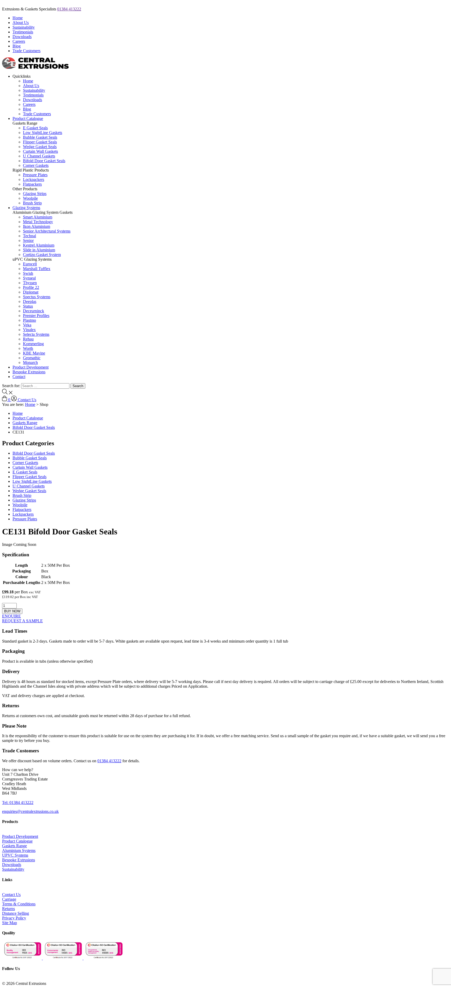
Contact (19, 376)
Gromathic (31, 358)
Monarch (30, 362)
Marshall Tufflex (36, 268)
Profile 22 (31, 287)
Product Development (31, 367)
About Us (21, 22)
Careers (19, 41)
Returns (8, 908)
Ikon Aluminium (36, 226)
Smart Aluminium (37, 217)
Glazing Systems (26, 207)
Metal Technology (38, 221)
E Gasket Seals (35, 128)
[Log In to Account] (14, 400)
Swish (28, 273)
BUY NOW (12, 611)
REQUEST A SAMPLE (22, 621)
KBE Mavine (34, 353)
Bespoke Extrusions (29, 372)
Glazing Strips (34, 193)
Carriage (9, 899)
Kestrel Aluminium (38, 245)
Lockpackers (33, 179)
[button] (17, 769)
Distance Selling (15, 913)
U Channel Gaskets (39, 156)
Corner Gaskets (36, 165)
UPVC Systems (15, 855)
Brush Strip (32, 203)
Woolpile (30, 198)
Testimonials (23, 32)
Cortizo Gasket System (42, 254)
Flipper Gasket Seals (40, 142)
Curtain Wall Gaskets (40, 151)
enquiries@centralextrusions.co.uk (30, 811)
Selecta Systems (36, 334)
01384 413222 (69, 9)
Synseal (29, 278)
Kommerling (33, 343)
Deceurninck (33, 311)
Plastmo (29, 320)
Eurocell (30, 264)
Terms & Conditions (18, 904)
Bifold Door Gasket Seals (44, 160)
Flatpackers (32, 184)
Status (28, 306)
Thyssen (30, 282)
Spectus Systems (36, 297)
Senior (28, 240)
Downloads (22, 36)
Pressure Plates (35, 175)
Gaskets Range (25, 422)
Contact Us (27, 400)
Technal (29, 236)
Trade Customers (26, 50)
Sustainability (24, 27)
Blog (17, 46)
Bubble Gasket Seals (40, 137)
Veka (27, 325)
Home (18, 18)
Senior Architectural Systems (46, 231)
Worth (28, 348)
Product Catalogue (28, 118)
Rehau (28, 339)
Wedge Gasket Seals (40, 146)
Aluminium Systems (18, 850)
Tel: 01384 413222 (17, 802)
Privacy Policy (14, 918)
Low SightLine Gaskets (42, 132)
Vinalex (29, 329)
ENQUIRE (11, 616)
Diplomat (30, 292)
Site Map (9, 922)
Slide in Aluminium (39, 250)
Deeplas (29, 301)
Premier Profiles (36, 315)
